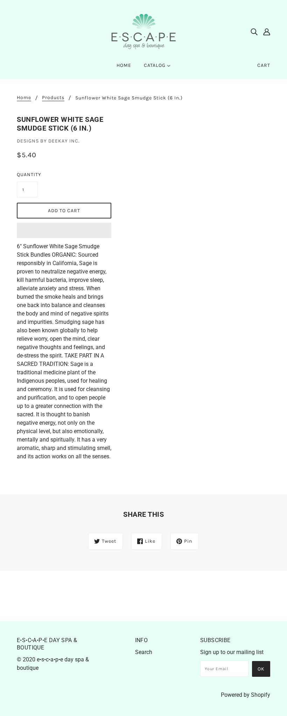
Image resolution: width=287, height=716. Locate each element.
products (53, 97)
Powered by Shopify (245, 694)
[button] (64, 230)
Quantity (27, 175)
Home (24, 97)
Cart (263, 65)
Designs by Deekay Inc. (48, 141)
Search (143, 652)
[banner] (144, 31)
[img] (254, 32)
